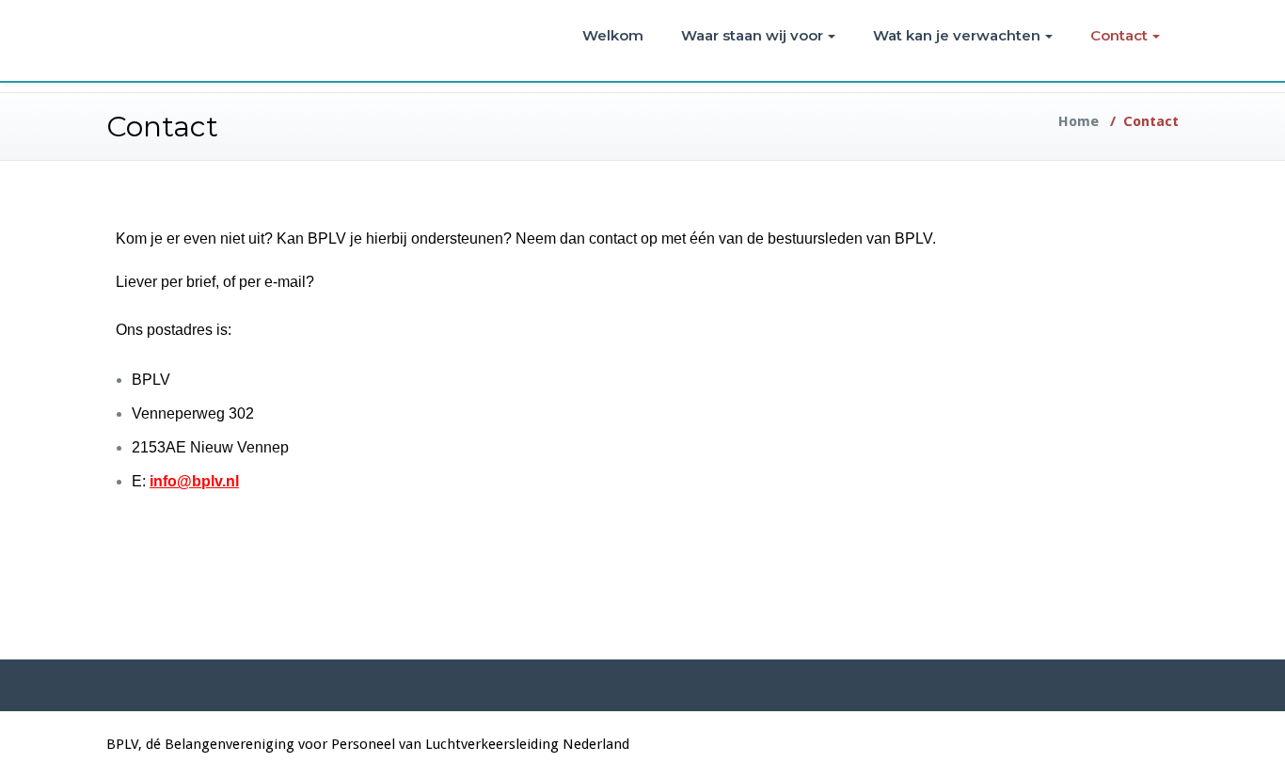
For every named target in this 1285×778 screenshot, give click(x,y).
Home (1078, 121)
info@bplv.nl (194, 481)
